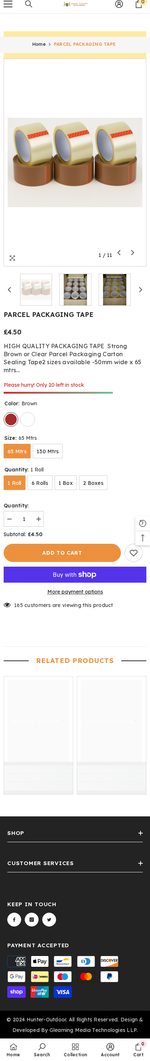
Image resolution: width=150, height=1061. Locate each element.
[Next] (132, 253)
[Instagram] (32, 920)
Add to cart (62, 553)
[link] (38, 778)
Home (39, 44)
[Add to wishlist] (134, 553)
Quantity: (16, 505)
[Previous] (119, 253)
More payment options (75, 591)
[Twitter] (49, 920)
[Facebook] (14, 920)
